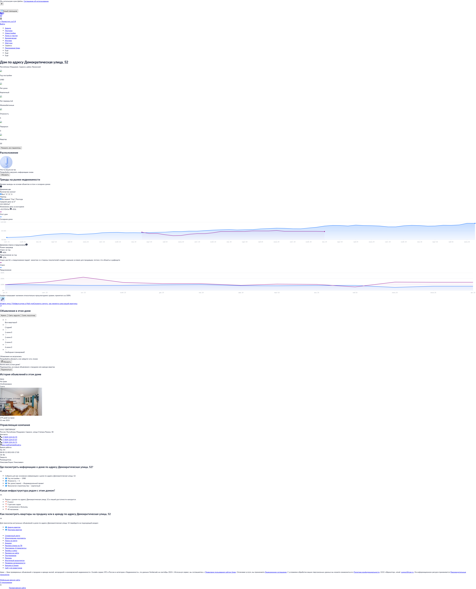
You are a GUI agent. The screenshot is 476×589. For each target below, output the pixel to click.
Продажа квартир (15, 529)
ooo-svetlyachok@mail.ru (11, 445)
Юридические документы (15, 538)
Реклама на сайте (12, 553)
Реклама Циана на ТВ (13, 545)
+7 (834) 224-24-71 (9, 442)
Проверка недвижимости (15, 563)
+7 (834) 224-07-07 (9, 439)
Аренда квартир (14, 527)
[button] (240, 322)
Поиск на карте (11, 540)
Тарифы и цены (11, 550)
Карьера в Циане (11, 565)
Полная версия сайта (17, 588)
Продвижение (10, 555)
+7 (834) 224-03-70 (9, 437)
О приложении (6, 582)
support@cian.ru (407, 572)
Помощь (8, 558)
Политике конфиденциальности (367, 572)
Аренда (8, 28)
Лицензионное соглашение (276, 572)
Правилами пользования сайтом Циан (220, 572)
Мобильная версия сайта (10, 580)
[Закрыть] (1, 3)
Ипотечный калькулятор (15, 560)
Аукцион (8, 543)
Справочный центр (12, 535)
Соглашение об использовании (36, 1)
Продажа (8, 30)
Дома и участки (11, 35)
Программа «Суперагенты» (16, 548)
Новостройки (10, 33)
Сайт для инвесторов (13, 568)
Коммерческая (10, 38)
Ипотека (8, 40)
